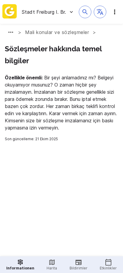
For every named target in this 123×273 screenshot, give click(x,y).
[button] (100, 12)
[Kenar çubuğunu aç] (115, 12)
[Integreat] (9, 12)
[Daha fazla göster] (11, 32)
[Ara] (85, 12)
